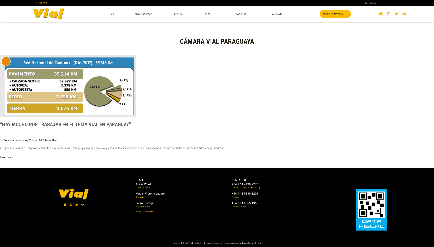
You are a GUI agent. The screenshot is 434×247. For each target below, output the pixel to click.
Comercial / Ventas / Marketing (246, 187)
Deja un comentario (15, 140)
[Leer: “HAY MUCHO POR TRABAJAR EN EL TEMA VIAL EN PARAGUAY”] (68, 86)
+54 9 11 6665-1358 (245, 203)
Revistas (177, 14)
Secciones (240, 14)
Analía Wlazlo (144, 184)
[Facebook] (65, 204)
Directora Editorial (144, 187)
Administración (143, 206)
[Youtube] (82, 204)
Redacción (140, 197)
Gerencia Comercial (144, 211)
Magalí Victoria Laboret (151, 193)
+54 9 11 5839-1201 (245, 193)
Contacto (277, 14)
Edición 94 (35, 140)
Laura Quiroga (145, 203)
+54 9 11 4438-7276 (245, 184)
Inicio (111, 14)
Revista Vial (41, 3)
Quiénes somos (143, 14)
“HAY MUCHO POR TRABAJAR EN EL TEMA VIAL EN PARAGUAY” (65, 124)
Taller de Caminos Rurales (333, 14)
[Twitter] (76, 204)
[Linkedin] (71, 204)
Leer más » (6, 157)
